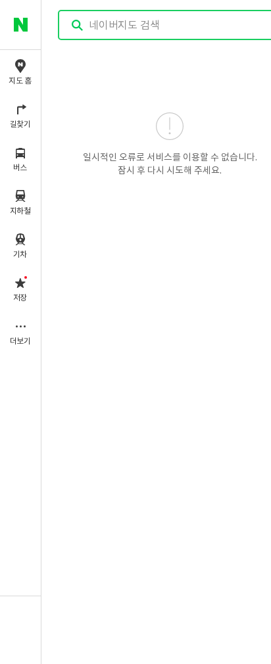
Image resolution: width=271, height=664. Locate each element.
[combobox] (170, 25)
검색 (77, 25)
